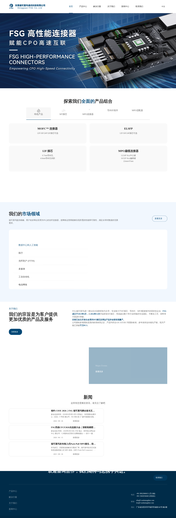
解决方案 (97, 6)
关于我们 (111, 6)
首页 (71, 6)
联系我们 (139, 6)
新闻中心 (125, 6)
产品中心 (83, 6)
